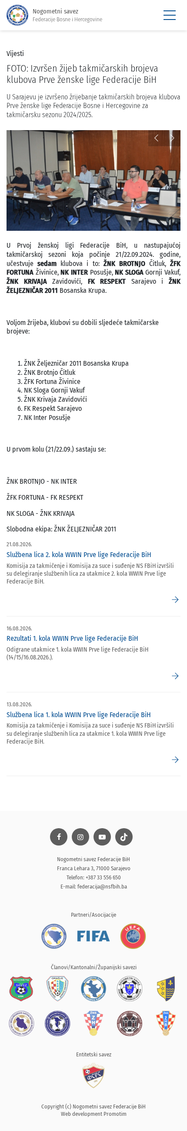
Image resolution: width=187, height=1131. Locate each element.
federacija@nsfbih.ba (102, 886)
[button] (156, 138)
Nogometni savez (67, 15)
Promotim (115, 1114)
